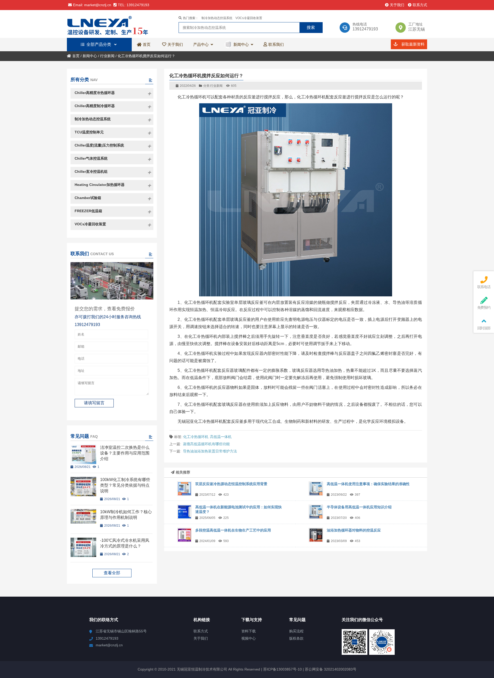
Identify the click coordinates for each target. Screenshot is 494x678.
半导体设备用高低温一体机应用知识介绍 (359, 507)
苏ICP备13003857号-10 (282, 669)
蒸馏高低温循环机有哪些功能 (206, 444)
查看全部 (112, 573)
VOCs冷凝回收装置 (248, 18)
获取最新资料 (412, 44)
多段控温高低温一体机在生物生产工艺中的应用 (233, 530)
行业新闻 (107, 56)
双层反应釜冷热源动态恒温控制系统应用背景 (231, 484)
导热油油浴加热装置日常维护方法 (210, 451)
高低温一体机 (221, 437)
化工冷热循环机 (195, 437)
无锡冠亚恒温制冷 (112, 24)
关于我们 (397, 5)
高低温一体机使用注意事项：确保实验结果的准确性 (368, 484)
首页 (76, 56)
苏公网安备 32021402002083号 (330, 669)
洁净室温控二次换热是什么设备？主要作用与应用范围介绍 (124, 453)
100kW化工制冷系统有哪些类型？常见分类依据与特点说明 (125, 485)
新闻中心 (90, 56)
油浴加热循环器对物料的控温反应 (354, 530)
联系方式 (420, 5)
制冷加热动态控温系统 (216, 18)
